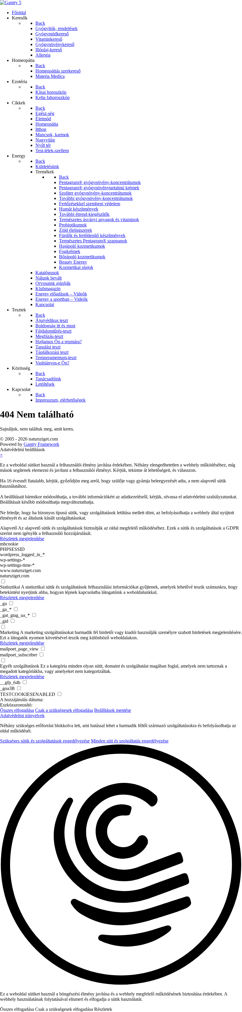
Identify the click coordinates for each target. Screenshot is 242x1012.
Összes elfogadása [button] (17, 710)
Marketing (9, 632)
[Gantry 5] (10, 2)
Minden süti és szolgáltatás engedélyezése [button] (130, 740)
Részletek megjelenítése (22, 538)
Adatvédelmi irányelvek (22, 715)
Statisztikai (10, 586)
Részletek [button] (103, 1009)
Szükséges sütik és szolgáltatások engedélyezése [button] (45, 740)
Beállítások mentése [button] (112, 710)
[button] (121, 865)
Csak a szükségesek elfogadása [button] (64, 710)
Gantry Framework (41, 444)
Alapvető (8, 527)
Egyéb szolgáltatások (19, 665)
